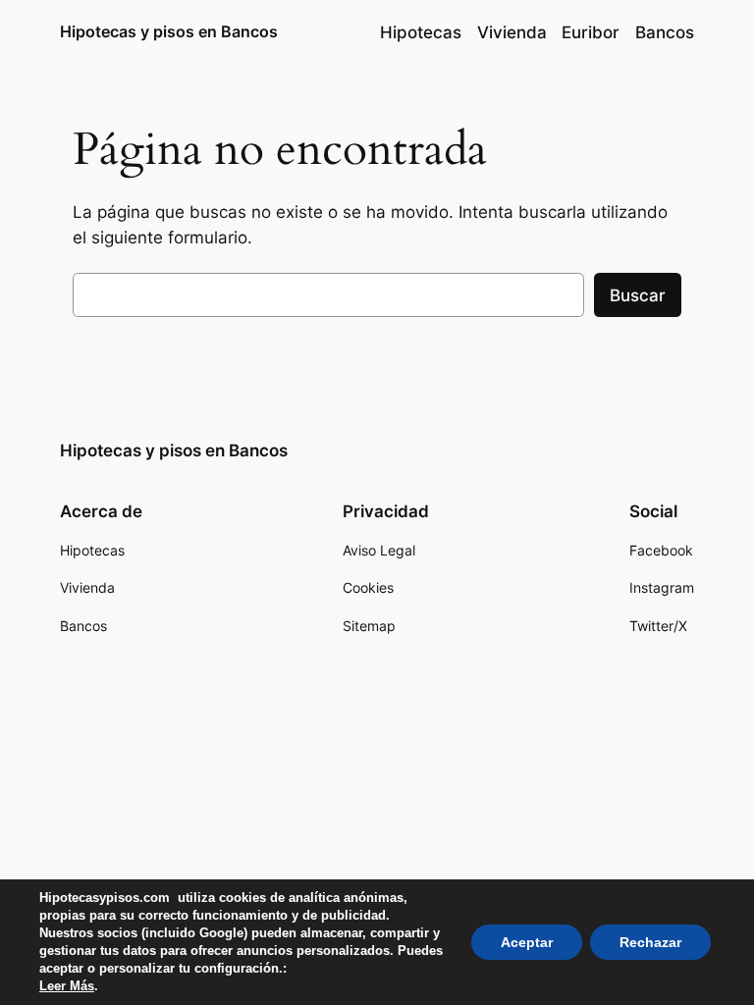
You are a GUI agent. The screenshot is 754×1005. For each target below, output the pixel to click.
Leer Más (66, 986)
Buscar (638, 295)
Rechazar (650, 942)
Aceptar (527, 942)
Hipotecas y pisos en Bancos (169, 31)
